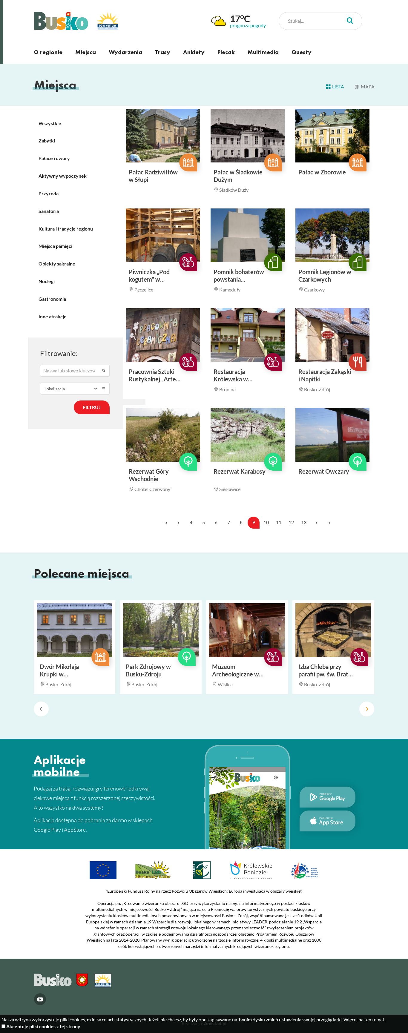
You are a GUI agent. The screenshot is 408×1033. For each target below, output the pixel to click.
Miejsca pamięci (55, 246)
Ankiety (194, 52)
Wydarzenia (125, 52)
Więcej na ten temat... (365, 1019)
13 (303, 522)
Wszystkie (50, 123)
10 (266, 522)
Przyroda (49, 193)
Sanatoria (49, 211)
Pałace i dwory (54, 158)
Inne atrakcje (53, 316)
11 (278, 522)
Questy (302, 52)
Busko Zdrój (61, 21)
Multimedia (263, 52)
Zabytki (47, 140)
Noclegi (47, 281)
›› (328, 522)
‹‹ (165, 522)
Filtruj (92, 407)
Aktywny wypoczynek (63, 176)
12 (291, 522)
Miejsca (85, 52)
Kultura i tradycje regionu (66, 228)
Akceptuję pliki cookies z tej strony (43, 1026)
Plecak (226, 52)
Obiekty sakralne (57, 263)
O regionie (48, 52)
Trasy (162, 52)
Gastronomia (52, 299)
